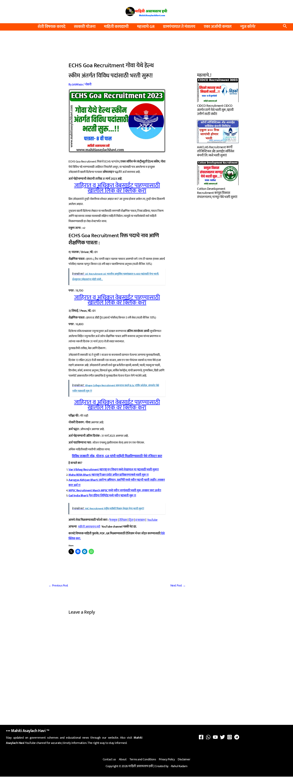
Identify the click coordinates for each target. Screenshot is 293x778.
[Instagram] (229, 737)
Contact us (109, 759)
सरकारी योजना (84, 26)
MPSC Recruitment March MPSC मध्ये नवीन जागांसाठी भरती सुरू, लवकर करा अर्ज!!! (115, 490)
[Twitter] (222, 737)
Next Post (178, 585)
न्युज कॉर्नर (247, 26)
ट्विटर (131, 519)
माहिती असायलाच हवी (89, 526)
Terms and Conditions (143, 759)
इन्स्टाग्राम (140, 519)
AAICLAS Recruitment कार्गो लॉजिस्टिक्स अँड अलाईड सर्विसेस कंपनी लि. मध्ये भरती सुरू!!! (215, 150)
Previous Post (58, 585)
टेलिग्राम (123, 519)
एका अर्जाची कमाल (218, 26)
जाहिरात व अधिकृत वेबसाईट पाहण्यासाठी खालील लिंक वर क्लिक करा (117, 188)
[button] (285, 27)
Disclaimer (184, 759)
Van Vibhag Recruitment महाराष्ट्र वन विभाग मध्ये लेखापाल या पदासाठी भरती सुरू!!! (114, 469)
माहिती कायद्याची (116, 26)
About (123, 759)
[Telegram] (236, 737)
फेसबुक (113, 519)
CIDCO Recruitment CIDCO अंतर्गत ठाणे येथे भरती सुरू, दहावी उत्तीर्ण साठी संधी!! (215, 109)
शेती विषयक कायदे (51, 26)
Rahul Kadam (179, 766)
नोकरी (88, 84)
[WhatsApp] (208, 737)
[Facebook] (201, 737)
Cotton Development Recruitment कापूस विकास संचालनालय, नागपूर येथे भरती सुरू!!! (217, 192)
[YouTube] (215, 737)
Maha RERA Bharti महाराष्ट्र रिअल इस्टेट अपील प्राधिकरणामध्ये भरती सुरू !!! (109, 474)
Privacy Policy (167, 759)
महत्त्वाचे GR (146, 26)
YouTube (152, 519)
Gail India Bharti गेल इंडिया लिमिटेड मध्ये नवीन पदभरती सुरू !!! (102, 495)
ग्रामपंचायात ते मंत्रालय (179, 26)
